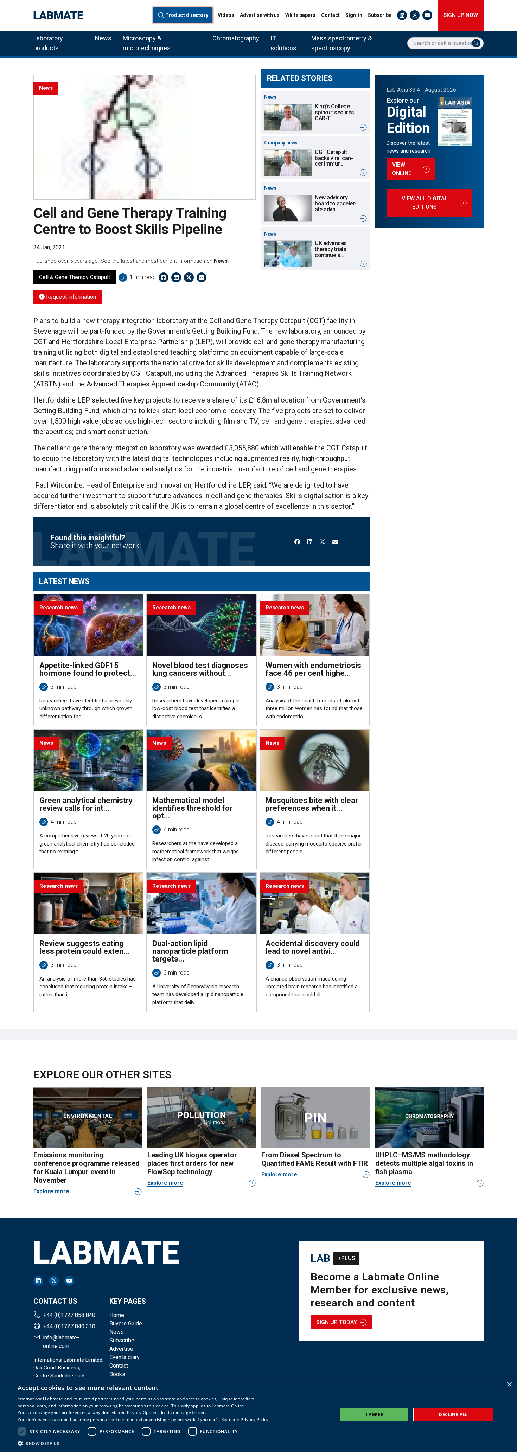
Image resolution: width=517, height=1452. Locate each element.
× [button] (509, 1384)
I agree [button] (374, 1415)
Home (116, 1315)
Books (117, 1374)
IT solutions (283, 43)
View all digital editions (425, 202)
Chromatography (235, 38)
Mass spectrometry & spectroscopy (341, 43)
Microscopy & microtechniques (147, 43)
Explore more (51, 1191)
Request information (70, 297)
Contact (330, 15)
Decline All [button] (453, 1415)
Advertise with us (260, 15)
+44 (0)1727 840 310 (69, 1326)
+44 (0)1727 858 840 (69, 1315)
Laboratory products (48, 43)
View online (401, 168)
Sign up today (336, 1322)
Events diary (124, 1357)
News (103, 38)
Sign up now (460, 15)
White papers (300, 15)
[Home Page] (58, 15)
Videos (226, 15)
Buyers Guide (125, 1323)
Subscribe (379, 15)
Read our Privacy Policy (245, 1419)
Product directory (187, 15)
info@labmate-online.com (61, 1341)
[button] (143, 1443)
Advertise (121, 1348)
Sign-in (353, 15)
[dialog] (258, 1414)
